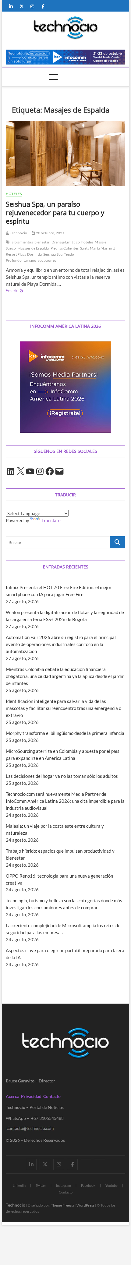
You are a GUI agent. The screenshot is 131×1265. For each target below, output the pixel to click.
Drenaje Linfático (65, 242)
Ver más (22, 291)
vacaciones (47, 260)
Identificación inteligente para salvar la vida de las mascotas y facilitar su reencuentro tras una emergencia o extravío (63, 708)
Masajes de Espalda (33, 248)
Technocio (18, 233)
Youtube (111, 1185)
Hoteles (14, 193)
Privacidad (31, 1096)
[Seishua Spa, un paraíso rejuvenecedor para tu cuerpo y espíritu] (65, 154)
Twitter (41, 1185)
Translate (51, 520)
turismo (29, 260)
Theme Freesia (62, 1205)
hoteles (87, 242)
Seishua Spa (52, 254)
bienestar (42, 242)
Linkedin (19, 1185)
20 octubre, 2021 (49, 233)
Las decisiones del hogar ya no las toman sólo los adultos (62, 776)
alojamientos (22, 242)
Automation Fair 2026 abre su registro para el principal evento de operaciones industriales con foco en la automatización (61, 644)
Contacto (52, 1096)
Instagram (63, 1185)
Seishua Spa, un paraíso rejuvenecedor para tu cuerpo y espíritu (55, 212)
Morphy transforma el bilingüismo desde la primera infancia (65, 733)
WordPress (85, 1205)
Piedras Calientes (65, 248)
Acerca (12, 1096)
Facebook (88, 1185)
